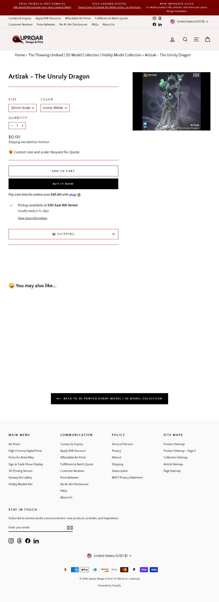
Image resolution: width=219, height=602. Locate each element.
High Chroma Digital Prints (25, 451)
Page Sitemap (172, 471)
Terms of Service (122, 444)
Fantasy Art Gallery (20, 477)
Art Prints (14, 444)
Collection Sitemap (176, 457)
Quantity (18, 118)
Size (13, 99)
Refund (116, 457)
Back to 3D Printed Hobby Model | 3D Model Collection (112, 398)
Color (47, 99)
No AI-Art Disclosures (73, 24)
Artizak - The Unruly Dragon (168, 55)
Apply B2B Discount (48, 18)
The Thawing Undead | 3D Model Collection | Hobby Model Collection (85, 55)
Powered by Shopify (109, 585)
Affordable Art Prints (78, 18)
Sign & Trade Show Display (26, 464)
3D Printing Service (21, 471)
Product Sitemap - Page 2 (180, 451)
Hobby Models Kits (21, 484)
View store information (32, 218)
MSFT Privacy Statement (127, 477)
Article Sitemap (173, 464)
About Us (109, 24)
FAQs (95, 24)
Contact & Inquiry (20, 18)
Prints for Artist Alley (21, 457)
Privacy (116, 451)
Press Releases (46, 24)
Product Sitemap (174, 444)
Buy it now (63, 183)
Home (20, 55)
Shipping (14, 142)
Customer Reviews (21, 24)
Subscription (120, 471)
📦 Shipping (63, 234)
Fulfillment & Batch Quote (111, 18)
